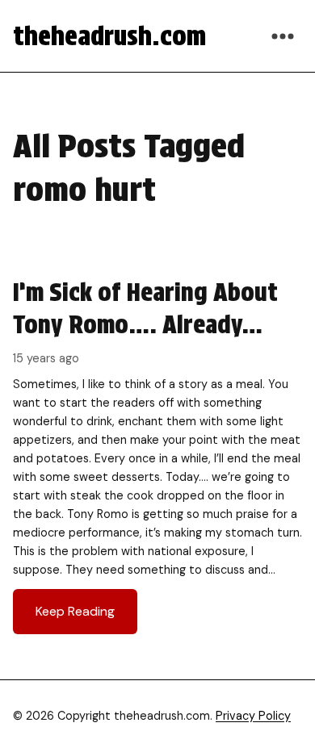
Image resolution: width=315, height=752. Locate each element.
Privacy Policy (253, 715)
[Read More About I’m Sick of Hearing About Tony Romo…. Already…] (157, 455)
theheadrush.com (109, 36)
